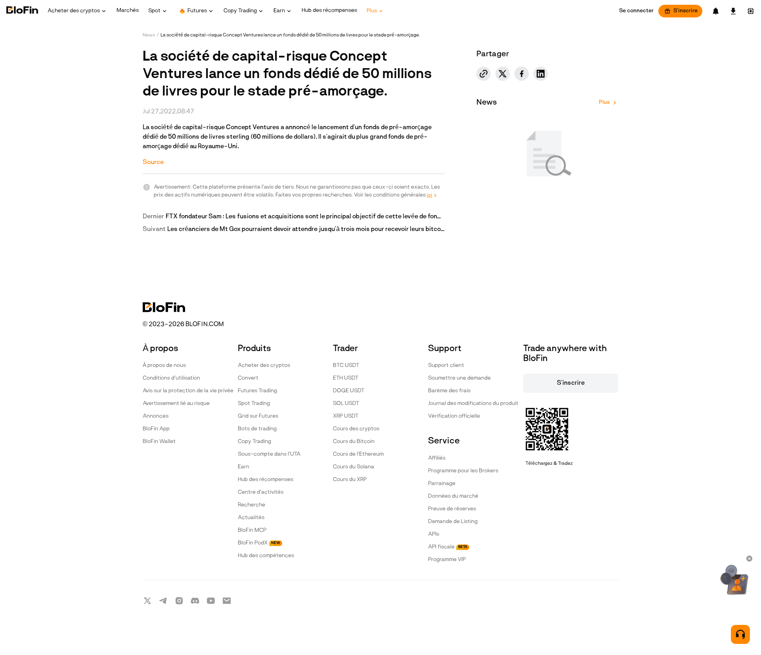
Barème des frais (449, 391)
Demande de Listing (453, 522)
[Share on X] (502, 74)
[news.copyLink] (483, 74)
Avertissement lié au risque (176, 404)
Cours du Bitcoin (354, 442)
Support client (446, 366)
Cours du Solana (353, 467)
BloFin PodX (259, 543)
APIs (433, 534)
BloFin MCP (252, 530)
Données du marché (453, 496)
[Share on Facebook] (521, 74)
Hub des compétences (266, 556)
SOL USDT (346, 404)
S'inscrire (685, 11)
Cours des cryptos (356, 429)
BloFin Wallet (159, 442)
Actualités (251, 518)
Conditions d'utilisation (171, 378)
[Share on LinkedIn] (540, 74)
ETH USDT (345, 378)
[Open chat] (740, 634)
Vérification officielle (454, 416)
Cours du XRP (350, 480)
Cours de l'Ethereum (358, 454)
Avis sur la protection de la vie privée (188, 391)
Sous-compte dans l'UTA (269, 454)
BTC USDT (346, 366)
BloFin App (156, 429)
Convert (248, 378)
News (149, 35)
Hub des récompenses (265, 480)
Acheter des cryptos (264, 366)
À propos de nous (164, 366)
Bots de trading (257, 429)
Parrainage (441, 484)
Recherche (251, 505)
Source (153, 162)
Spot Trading (254, 404)
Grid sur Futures (258, 416)
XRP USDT (345, 416)
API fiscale (447, 547)
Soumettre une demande (459, 378)
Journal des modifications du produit (473, 404)
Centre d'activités (260, 492)
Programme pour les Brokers (463, 471)
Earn (243, 467)
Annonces (155, 416)
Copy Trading (254, 442)
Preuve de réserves (452, 509)
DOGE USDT (348, 391)
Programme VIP (447, 560)
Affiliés (437, 458)
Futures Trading (257, 391)
